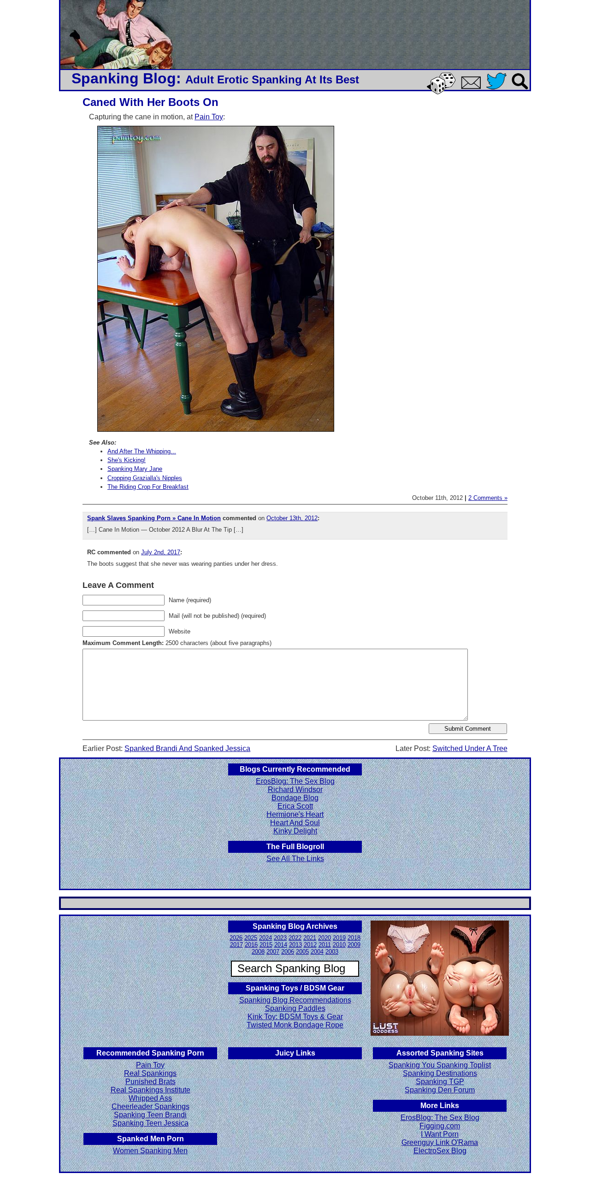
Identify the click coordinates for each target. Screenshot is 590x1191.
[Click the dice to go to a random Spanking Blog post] (443, 92)
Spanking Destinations (440, 1073)
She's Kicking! (126, 460)
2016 (251, 944)
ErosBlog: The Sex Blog (295, 781)
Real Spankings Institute (150, 1090)
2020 (324, 937)
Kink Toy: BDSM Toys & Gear (295, 1017)
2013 (295, 944)
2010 (339, 944)
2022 (295, 937)
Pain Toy (209, 117)
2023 (280, 937)
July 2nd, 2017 (160, 552)
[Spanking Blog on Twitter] (498, 90)
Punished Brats (150, 1081)
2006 (287, 951)
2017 (236, 944)
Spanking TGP (440, 1081)
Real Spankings (150, 1073)
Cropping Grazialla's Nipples (144, 478)
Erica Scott (295, 806)
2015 (266, 944)
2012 (310, 944)
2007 (272, 951)
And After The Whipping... (141, 451)
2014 (280, 944)
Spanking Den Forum (440, 1090)
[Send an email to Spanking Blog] (473, 87)
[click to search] (520, 90)
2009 (354, 944)
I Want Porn (440, 1134)
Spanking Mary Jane (134, 468)
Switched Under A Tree (469, 748)
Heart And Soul (295, 823)
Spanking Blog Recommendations (295, 1000)
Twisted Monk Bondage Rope (295, 1025)
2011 (325, 944)
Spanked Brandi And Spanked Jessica (187, 748)
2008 (258, 951)
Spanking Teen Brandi (150, 1115)
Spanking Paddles (295, 1008)
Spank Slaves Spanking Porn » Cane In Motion (154, 518)
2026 (236, 937)
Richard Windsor (295, 789)
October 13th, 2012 (292, 518)
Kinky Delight (295, 831)
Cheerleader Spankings (150, 1106)
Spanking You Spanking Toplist (440, 1065)
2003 (331, 951)
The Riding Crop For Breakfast (148, 486)
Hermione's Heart (295, 814)
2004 (317, 951)
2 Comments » (487, 497)
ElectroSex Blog (439, 1151)
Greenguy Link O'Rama (439, 1142)
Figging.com (439, 1126)
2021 (309, 937)
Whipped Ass (150, 1098)
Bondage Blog (295, 798)
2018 (354, 937)
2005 (302, 951)
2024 (265, 937)
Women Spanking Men (150, 1151)
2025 (250, 937)
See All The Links (295, 858)
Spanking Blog (123, 78)
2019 (339, 937)
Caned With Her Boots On (150, 102)
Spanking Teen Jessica (150, 1123)
